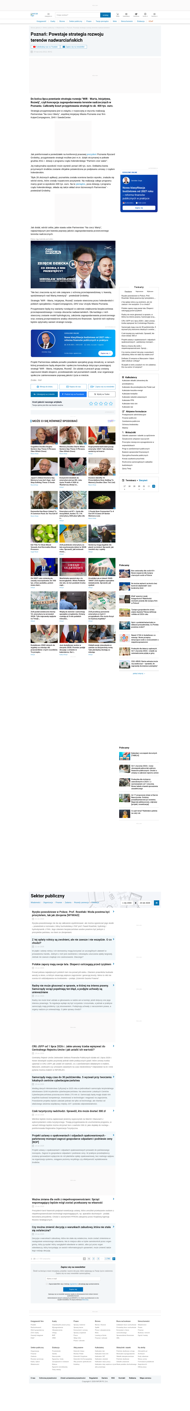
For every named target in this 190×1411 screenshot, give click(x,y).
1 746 (107, 1259)
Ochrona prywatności (48, 1378)
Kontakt (122, 1378)
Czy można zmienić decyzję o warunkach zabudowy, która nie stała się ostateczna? (137, 353)
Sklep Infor (77, 1338)
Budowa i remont (144, 1333)
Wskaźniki (130, 432)
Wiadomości (60, 28)
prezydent (92, 154)
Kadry (53, 21)
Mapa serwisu (145, 1378)
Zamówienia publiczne (131, 421)
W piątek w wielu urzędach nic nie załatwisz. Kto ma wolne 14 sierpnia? (138, 366)
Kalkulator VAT (100, 1356)
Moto (115, 21)
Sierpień (143, 480)
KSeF (151, 21)
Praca (76, 1335)
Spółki (97, 1327)
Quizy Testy (126, 468)
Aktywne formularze (136, 411)
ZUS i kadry (35, 1333)
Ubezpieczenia (57, 1330)
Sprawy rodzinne (79, 1325)
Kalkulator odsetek (101, 1359)
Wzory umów (142, 1359)
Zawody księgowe (37, 1335)
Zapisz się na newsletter (104, 387)
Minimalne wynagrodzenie (125, 1354)
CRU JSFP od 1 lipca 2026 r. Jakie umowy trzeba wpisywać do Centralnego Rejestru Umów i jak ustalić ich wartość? (138, 322)
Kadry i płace (35, 1361)
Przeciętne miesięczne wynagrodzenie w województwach (138, 443)
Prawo (88, 21)
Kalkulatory (131, 377)
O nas (33, 1378)
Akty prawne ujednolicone (82, 1361)
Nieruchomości (127, 21)
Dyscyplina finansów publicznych (135, 455)
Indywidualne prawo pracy (61, 1325)
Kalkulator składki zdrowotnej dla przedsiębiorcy (135, 382)
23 (154, 486)
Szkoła (54, 1354)
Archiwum (141, 1354)
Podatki (33, 1325)
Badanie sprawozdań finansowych (135, 452)
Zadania (68, 902)
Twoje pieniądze (102, 21)
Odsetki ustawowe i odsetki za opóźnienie (138, 435)
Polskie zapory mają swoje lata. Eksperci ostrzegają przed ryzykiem (137, 309)
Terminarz (131, 480)
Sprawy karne (78, 1327)
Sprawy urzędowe (80, 1333)
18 (129, 486)
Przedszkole (56, 1351)
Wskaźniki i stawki (123, 1347)
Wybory (125, 428)
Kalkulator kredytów (130, 394)
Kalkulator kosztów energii (132, 390)
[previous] (84, 1258)
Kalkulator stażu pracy (102, 1361)
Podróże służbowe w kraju (125, 1351)
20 (139, 486)
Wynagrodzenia (57, 1327)
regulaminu (73, 1284)
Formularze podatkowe (146, 1361)
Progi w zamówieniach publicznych (136, 449)
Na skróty (141, 1347)
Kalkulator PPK (128, 400)
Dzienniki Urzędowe (80, 1356)
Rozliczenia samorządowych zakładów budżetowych (137, 463)
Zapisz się (104, 353)
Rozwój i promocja (81, 902)
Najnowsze (139, 291)
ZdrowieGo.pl (142, 1351)
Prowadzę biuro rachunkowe (126, 1327)
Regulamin (93, 1378)
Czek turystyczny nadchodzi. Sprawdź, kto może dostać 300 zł (137, 334)
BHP (53, 1335)
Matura (54, 1364)
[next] (113, 1258)
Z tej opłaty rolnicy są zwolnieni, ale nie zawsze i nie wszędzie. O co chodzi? (136, 303)
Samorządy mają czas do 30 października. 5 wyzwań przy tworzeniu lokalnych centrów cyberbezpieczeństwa (138, 328)
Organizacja (48, 902)
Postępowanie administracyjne (134, 415)
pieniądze (80, 184)
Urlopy (54, 1333)
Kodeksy (76, 1364)
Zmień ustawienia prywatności (72, 1378)
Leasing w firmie (100, 1335)
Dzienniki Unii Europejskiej (83, 1359)
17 (125, 486)
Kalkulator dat (127, 407)
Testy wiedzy (56, 1369)
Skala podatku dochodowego (126, 1364)
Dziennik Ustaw (79, 1351)
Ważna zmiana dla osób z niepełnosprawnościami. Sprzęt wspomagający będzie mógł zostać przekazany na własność (135, 347)
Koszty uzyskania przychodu (133, 459)
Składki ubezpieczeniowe (125, 1356)
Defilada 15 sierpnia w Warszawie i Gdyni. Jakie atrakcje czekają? (137, 360)
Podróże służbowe (122, 1359)
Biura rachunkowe (123, 1321)
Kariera (105, 1378)
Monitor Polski (78, 1354)
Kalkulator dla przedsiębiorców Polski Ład (138, 387)
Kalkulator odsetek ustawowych (134, 397)
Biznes (62, 21)
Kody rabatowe (143, 1356)
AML (118, 1338)
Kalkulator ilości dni (129, 404)
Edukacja (140, 21)
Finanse (59, 902)
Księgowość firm (37, 1321)
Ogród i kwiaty (143, 1335)
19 (134, 486)
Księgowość (41, 21)
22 (149, 486)
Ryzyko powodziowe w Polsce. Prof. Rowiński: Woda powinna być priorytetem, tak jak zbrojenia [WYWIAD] (137, 297)
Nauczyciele (56, 1356)
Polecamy (124, 747)
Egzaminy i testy (57, 1359)
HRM (54, 1338)
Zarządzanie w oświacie (60, 1361)
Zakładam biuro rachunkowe (126, 1325)
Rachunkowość (36, 1327)
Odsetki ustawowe (122, 1361)
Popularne (128, 291)
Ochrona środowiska (130, 424)
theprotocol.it (142, 1364)
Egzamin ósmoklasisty (60, 1367)
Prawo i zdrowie (79, 1340)
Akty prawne (78, 1347)
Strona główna (36, 28)
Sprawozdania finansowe (125, 1335)
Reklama (132, 1378)
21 (144, 486)
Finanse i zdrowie (101, 1338)
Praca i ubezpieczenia (102, 1330)
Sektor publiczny (75, 21)
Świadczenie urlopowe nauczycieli (135, 439)
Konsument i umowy (81, 1330)
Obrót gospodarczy (37, 1330)
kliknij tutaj (85, 1300)
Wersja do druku (46, 387)
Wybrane (150, 291)
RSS (113, 1378)
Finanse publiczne (129, 418)
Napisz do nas (75, 387)
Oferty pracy (142, 1367)
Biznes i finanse (100, 1325)
